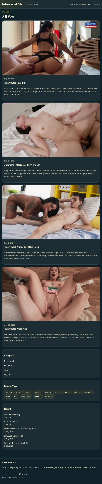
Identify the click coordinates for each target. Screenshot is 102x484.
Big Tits (97, 4)
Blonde (57, 392)
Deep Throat (26, 396)
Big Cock (9, 392)
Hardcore (37, 392)
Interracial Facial (12, 421)
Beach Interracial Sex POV (16, 443)
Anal (90, 4)
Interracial (73, 4)
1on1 (18, 392)
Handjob (38, 396)
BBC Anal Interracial (13, 435)
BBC (16, 396)
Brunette (27, 392)
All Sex (8, 396)
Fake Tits (77, 392)
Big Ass (48, 392)
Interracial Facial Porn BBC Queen (20, 428)
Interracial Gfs (12, 4)
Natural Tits (49, 396)
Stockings (88, 392)
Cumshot (67, 392)
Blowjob (82, 4)
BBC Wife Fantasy (12, 414)
